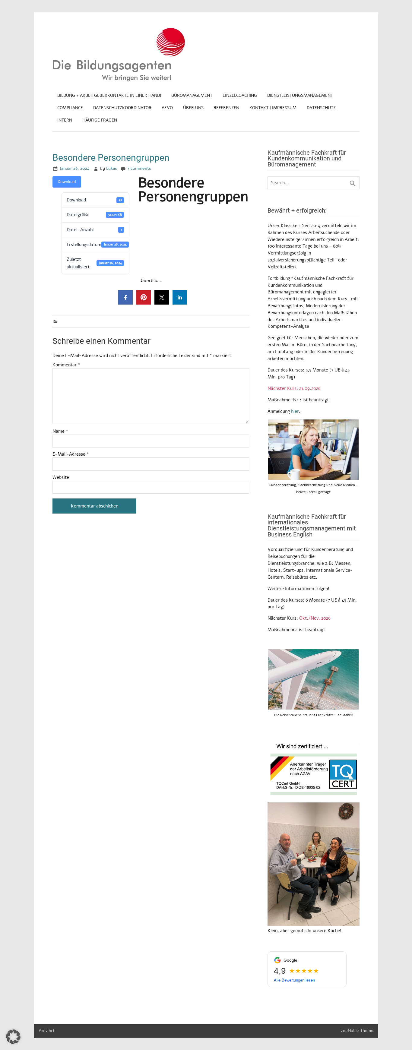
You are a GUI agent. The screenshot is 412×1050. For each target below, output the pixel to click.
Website (60, 477)
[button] (13, 1036)
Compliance (70, 108)
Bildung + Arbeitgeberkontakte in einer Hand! (109, 95)
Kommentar (66, 365)
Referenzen (226, 108)
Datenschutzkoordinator (122, 108)
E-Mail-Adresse (70, 454)
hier (295, 411)
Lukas (111, 168)
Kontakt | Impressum (272, 108)
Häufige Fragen (99, 120)
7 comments (139, 168)
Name (60, 431)
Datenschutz (321, 108)
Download (67, 182)
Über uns (193, 108)
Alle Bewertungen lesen (294, 980)
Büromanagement (191, 95)
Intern (64, 120)
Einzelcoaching (240, 95)
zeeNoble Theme (357, 1030)
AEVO (167, 108)
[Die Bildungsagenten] (118, 80)
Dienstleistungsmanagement (300, 95)
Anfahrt (47, 1031)
